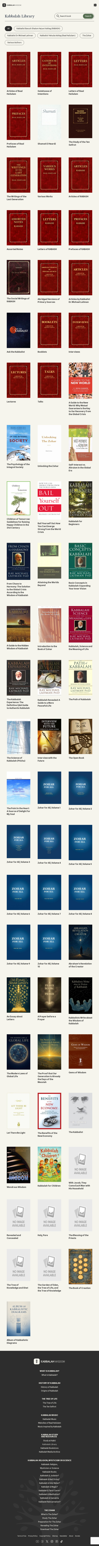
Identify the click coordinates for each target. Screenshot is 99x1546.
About (71, 1536)
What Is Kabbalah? (50, 1375)
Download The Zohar (49, 1529)
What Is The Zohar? (49, 1514)
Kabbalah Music (49, 1419)
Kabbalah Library (49, 1444)
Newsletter (63, 1536)
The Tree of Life (49, 1403)
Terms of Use (21, 1536)
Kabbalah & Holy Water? (49, 1483)
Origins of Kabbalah (49, 1391)
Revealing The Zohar (49, 1525)
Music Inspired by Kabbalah (49, 1426)
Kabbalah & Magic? (49, 1487)
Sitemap (55, 1536)
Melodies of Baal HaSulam (49, 1423)
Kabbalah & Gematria (49, 1498)
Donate (77, 1536)
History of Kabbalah (49, 1387)
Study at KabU (49, 1440)
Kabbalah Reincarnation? (49, 1502)
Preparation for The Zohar (49, 1522)
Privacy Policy (32, 1536)
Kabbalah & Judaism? (49, 1475)
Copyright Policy (44, 1536)
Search (88, 16)
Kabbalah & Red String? (49, 1479)
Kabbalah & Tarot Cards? (49, 1490)
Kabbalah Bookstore (49, 1448)
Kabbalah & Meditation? (49, 1494)
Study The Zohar (49, 1518)
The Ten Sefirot (49, 1406)
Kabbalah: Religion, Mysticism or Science (49, 1466)
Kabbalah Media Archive (49, 1452)
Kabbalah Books (49, 1472)
